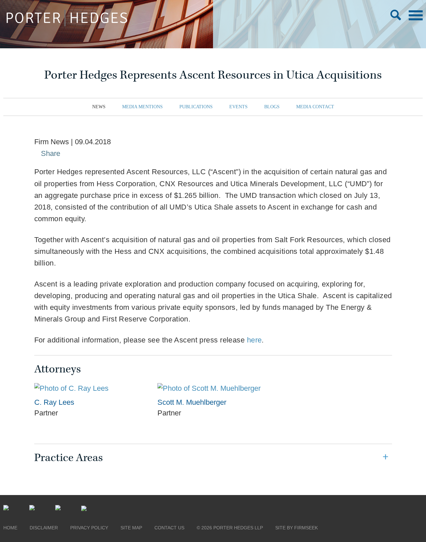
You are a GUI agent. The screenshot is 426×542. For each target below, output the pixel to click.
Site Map (131, 527)
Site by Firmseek (296, 527)
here (254, 340)
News (99, 106)
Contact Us (169, 527)
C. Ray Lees (54, 402)
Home (10, 527)
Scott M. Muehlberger (191, 402)
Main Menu (416, 15)
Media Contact (315, 106)
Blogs (272, 106)
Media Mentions (142, 106)
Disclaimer (44, 527)
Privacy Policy (89, 527)
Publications (196, 106)
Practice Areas (68, 458)
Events (238, 106)
